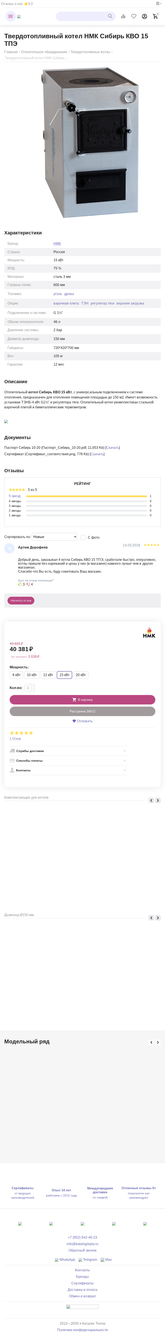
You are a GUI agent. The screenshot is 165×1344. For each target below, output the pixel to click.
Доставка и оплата (82, 1290)
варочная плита (66, 303)
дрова (69, 294)
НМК (57, 243)
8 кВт (16, 675)
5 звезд (14, 496)
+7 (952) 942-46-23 (82, 1237)
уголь (57, 294)
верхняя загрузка (130, 303)
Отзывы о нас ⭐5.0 (17, 4)
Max (108, 1259)
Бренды (82, 1276)
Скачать (112, 447)
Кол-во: (16, 688)
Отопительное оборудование (44, 52)
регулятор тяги (102, 303)
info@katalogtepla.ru (82, 1244)
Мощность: (19, 667)
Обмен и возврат (82, 1296)
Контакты (82, 1270)
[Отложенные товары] (134, 16)
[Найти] (111, 16)
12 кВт (48, 675)
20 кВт (81, 675)
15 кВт (64, 675)
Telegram (89, 1259)
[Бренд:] (149, 632)
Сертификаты (82, 1283)
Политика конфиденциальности (82, 1330)
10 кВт (32, 675)
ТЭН (85, 303)
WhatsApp (66, 1259)
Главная (11, 52)
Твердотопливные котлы (90, 52)
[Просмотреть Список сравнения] (123, 16)
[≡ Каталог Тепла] (19, 16)
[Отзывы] (82, 1310)
